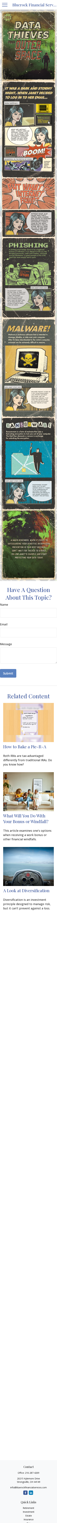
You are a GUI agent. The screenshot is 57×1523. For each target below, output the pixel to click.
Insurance (29, 1519)
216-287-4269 (32, 1472)
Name (4, 604)
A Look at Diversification (26, 890)
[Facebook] (25, 1493)
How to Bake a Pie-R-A (24, 746)
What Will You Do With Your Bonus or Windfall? (25, 818)
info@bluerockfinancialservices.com (28, 1487)
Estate (28, 1515)
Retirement (28, 1507)
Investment (28, 1511)
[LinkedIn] (31, 1493)
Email (3, 624)
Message (6, 644)
